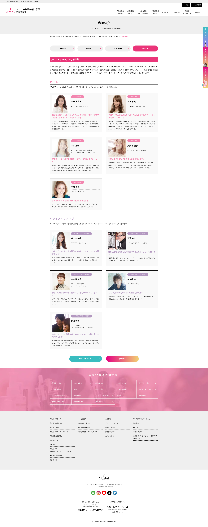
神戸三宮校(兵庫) (58, 401)
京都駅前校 (142, 395)
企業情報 (108, 419)
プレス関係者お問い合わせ (141, 419)
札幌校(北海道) (79, 401)
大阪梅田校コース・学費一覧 (143, 12)
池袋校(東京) (121, 383)
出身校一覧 (53, 460)
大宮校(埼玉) (56, 389)
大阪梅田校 (77, 395)
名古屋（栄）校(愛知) (146, 389)
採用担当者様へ (110, 432)
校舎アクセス (90, 48)
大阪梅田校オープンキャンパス (87, 432)
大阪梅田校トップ (55, 419)
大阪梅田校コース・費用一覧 (59, 432)
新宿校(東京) (56, 383)
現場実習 (197, 12)
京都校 (119, 395)
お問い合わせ (109, 436)
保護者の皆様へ (110, 427)
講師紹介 (145, 48)
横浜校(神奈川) (122, 389)
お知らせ (186, 5)
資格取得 (177, 12)
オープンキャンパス (85, 359)
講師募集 (136, 423)
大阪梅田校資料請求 (84, 427)
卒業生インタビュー (187, 12)
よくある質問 (197, 5)
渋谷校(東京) (78, 383)
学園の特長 (118, 48)
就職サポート (166, 12)
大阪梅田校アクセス (130, 12)
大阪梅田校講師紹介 (155, 12)
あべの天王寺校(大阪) (102, 395)
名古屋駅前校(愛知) (58, 395)
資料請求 (122, 359)
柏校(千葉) (99, 389)
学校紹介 (63, 48)
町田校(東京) (99, 383)
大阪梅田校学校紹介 (120, 12)
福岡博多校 (99, 401)
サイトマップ (137, 432)
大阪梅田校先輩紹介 (56, 456)
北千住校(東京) (144, 383)
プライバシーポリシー (112, 423)
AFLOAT (136, 427)
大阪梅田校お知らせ (84, 423)
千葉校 (76, 389)
